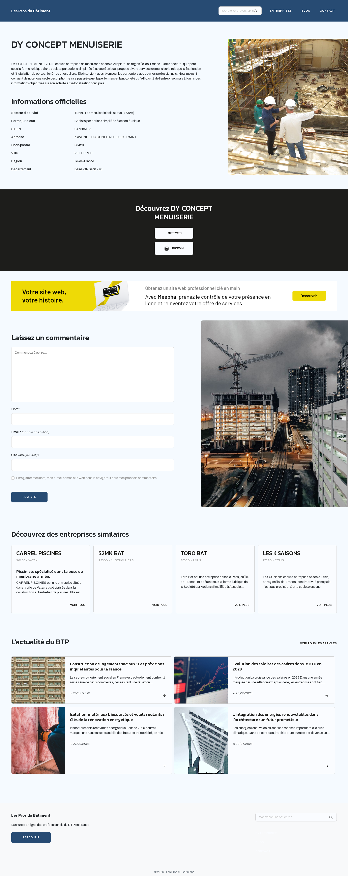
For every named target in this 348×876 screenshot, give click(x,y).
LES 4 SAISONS (281, 553)
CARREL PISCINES (38, 553)
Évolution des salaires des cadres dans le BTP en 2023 (277, 666)
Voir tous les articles (318, 643)
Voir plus (77, 604)
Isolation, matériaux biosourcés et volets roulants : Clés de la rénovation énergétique (117, 717)
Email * (30, 432)
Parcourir (31, 837)
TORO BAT (194, 553)
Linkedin (177, 248)
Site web (175, 233)
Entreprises (281, 10)
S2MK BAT (111, 553)
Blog (305, 10)
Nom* (15, 409)
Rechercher (255, 10)
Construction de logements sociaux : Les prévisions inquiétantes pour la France (117, 666)
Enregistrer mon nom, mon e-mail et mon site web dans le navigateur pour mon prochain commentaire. (87, 478)
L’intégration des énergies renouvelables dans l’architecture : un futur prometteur (275, 717)
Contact (327, 10)
